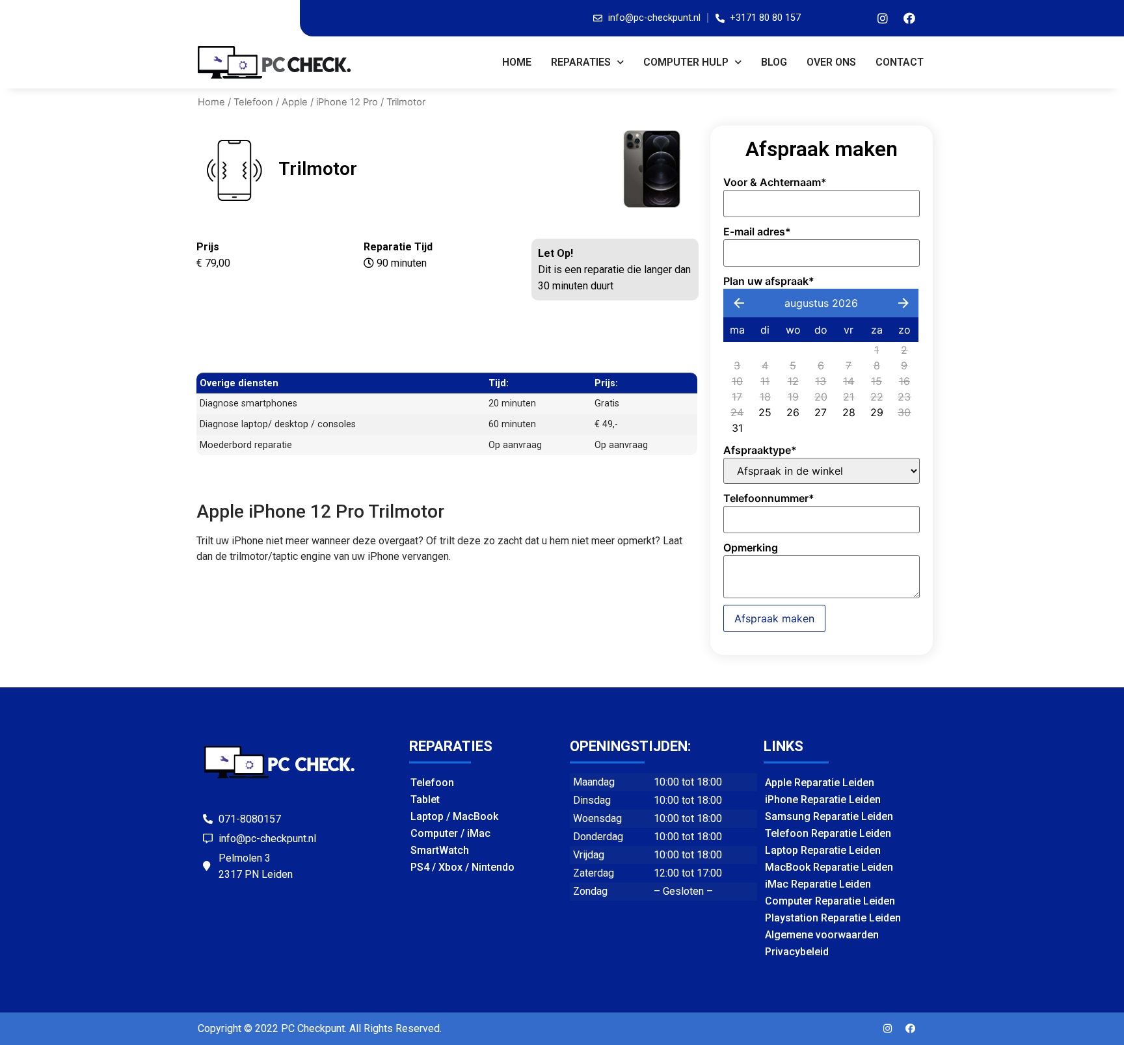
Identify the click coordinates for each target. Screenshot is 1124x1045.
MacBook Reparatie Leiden (829, 867)
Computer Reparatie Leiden (830, 901)
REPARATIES (581, 62)
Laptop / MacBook (454, 816)
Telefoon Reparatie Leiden (828, 833)
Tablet (425, 799)
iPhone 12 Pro (347, 102)
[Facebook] (909, 18)
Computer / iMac (450, 833)
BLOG (774, 62)
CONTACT (900, 62)
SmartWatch (439, 850)
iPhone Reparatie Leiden (823, 799)
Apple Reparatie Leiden (819, 782)
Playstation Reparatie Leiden (833, 918)
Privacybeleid (797, 952)
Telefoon (253, 102)
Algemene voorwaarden (822, 935)
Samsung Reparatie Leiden (829, 816)
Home (516, 62)
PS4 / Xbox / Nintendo (462, 867)
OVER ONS (831, 62)
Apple (295, 102)
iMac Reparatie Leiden (818, 884)
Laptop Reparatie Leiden (823, 850)
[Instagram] (882, 18)
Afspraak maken (774, 618)
